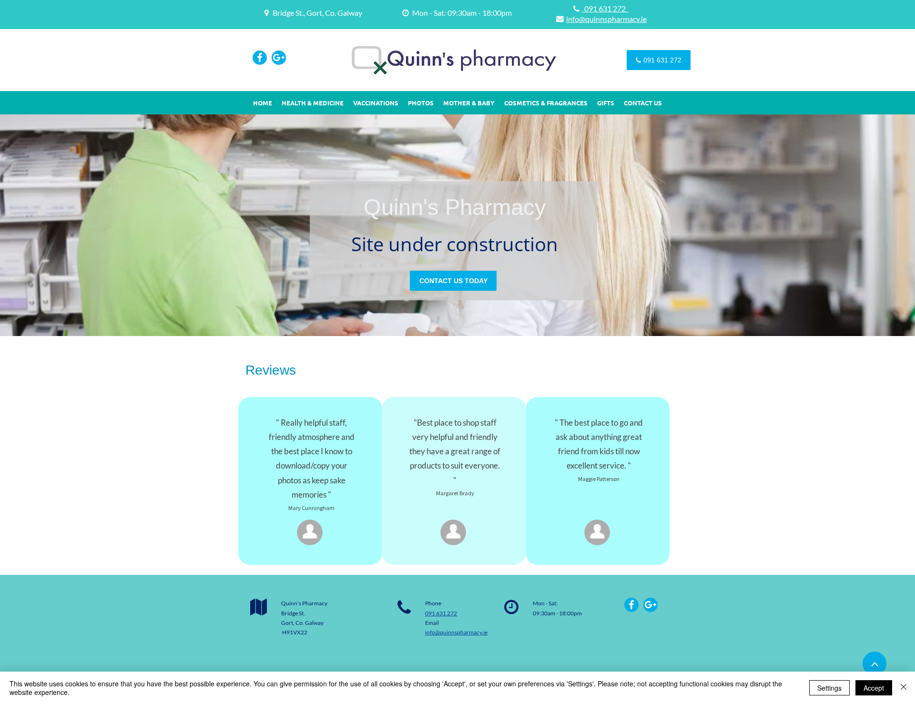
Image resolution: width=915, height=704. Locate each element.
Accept (874, 688)
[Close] (903, 687)
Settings (829, 688)
